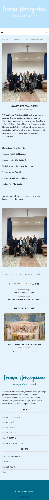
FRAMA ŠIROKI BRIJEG (11, 417)
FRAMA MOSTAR (9, 433)
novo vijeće (29, 274)
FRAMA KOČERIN (9, 438)
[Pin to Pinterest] (35, 284)
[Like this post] (28, 284)
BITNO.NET (6, 461)
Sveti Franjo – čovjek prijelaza (25, 344)
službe (39, 274)
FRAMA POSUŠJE (8, 422)
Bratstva (17, 40)
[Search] (46, 31)
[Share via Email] (38, 284)
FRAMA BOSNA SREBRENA (12, 443)
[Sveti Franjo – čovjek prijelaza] (24, 327)
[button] (6, 332)
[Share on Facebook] (30, 284)
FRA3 (4, 472)
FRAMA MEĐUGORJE (10, 427)
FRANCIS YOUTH (8, 467)
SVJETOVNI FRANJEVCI (11, 456)
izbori (18, 274)
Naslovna (5, 40)
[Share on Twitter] (33, 284)
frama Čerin (8, 274)
